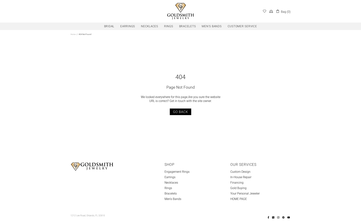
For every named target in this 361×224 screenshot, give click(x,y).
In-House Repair (240, 177)
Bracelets (171, 193)
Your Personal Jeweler (245, 193)
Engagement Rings (177, 171)
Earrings (170, 177)
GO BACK (180, 112)
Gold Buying (238, 188)
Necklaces (171, 182)
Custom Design (240, 171)
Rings (168, 188)
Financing (236, 182)
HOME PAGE (238, 199)
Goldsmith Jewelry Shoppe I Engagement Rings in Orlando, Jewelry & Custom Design (180, 11)
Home (73, 34)
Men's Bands (173, 199)
